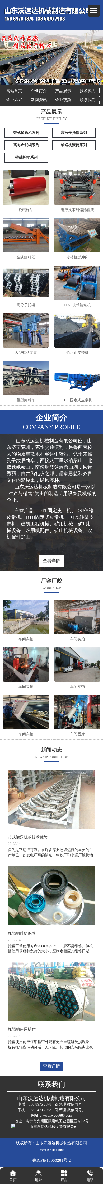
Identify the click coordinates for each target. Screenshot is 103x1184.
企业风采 (14, 100)
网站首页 (14, 91)
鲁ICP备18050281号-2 (51, 1160)
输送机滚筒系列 (74, 145)
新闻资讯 (39, 100)
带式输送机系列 (26, 133)
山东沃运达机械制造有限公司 (61, 1143)
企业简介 (39, 91)
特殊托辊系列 (26, 157)
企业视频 (63, 100)
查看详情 (51, 560)
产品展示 (63, 91)
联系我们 (88, 100)
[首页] (13, 1173)
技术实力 (88, 91)
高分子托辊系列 (74, 133)
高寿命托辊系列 (26, 145)
